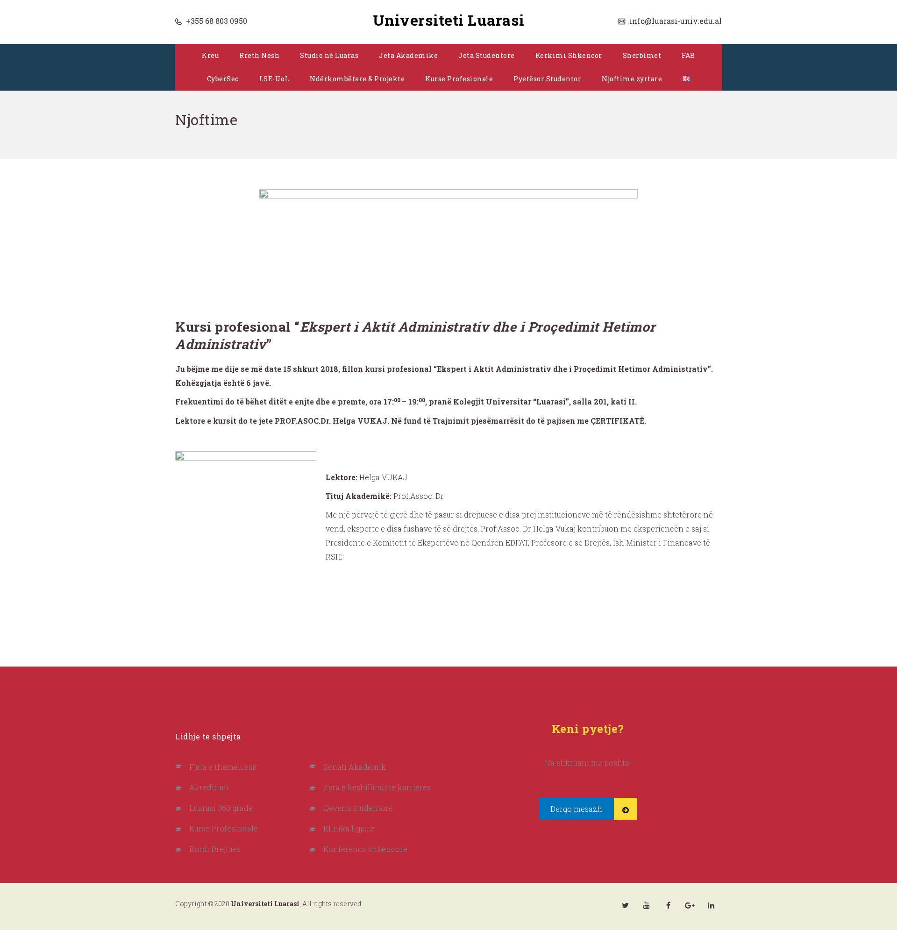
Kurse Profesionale (459, 78)
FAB (688, 55)
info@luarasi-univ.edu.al (674, 21)
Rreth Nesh (259, 55)
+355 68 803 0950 (215, 21)
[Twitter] (625, 905)
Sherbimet (642, 55)
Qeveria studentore (358, 808)
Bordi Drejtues (215, 849)
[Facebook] (668, 905)
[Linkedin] (711, 905)
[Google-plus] (689, 905)
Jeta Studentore (486, 55)
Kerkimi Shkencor (568, 55)
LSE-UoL (274, 78)
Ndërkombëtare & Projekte (357, 78)
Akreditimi (208, 787)
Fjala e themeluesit (223, 767)
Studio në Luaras (329, 55)
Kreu (210, 55)
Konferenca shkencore (365, 849)
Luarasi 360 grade (221, 808)
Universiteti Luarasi (449, 20)
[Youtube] (646, 905)
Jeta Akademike (408, 55)
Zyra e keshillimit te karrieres (377, 787)
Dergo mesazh (576, 809)
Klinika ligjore (348, 828)
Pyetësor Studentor (547, 78)
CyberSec (223, 78)
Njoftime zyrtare (632, 78)
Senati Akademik (354, 767)
